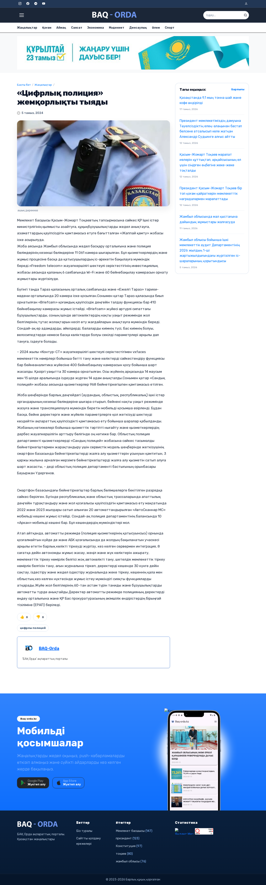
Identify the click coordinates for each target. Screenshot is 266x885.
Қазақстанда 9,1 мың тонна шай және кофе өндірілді (210, 100)
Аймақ (61, 27)
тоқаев (124, 854)
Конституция (129, 846)
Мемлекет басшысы (134, 831)
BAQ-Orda (49, 648)
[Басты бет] (115, 15)
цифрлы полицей (33, 628)
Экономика (95, 27)
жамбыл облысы (131, 861)
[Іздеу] (245, 15)
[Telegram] (36, 4)
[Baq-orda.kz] (44, 824)
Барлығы (237, 89)
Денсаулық (138, 27)
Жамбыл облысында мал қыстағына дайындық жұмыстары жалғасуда (209, 219)
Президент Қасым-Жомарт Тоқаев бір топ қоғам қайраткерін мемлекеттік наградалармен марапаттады (211, 193)
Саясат (76, 27)
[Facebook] (28, 4)
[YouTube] (44, 4)
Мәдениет (116, 27)
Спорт (169, 27)
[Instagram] (20, 4)
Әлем (156, 27)
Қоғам (46, 27)
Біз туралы (84, 831)
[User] (246, 4)
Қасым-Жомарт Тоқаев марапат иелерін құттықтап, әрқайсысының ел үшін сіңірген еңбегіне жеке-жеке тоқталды (210, 162)
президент (127, 838)
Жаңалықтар (27, 27)
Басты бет (24, 84)
